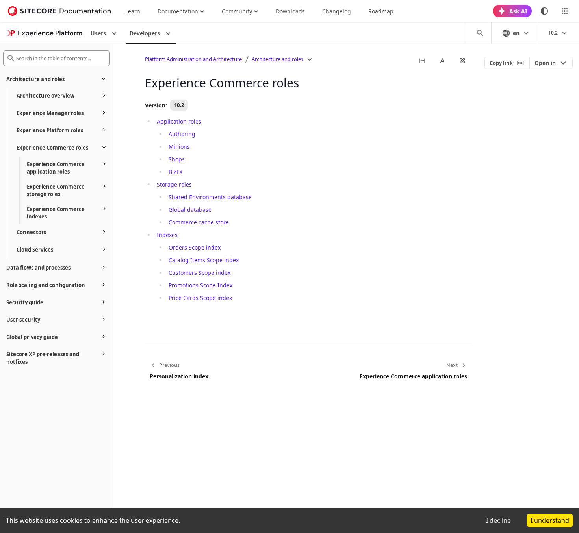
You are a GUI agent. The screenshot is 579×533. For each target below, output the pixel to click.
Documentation (178, 11)
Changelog (336, 11)
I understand (550, 520)
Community (237, 11)
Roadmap (380, 11)
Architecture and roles (277, 59)
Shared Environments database (210, 197)
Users (98, 33)
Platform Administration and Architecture (193, 59)
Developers (145, 33)
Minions (179, 146)
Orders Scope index (195, 247)
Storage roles (174, 184)
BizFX (175, 172)
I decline (498, 520)
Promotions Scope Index (200, 285)
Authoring (182, 134)
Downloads (290, 11)
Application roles (179, 121)
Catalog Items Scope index (204, 260)
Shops (177, 159)
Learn (132, 11)
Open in (545, 63)
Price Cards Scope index (200, 298)
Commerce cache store (199, 222)
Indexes (167, 235)
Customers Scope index (199, 272)
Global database (190, 209)
